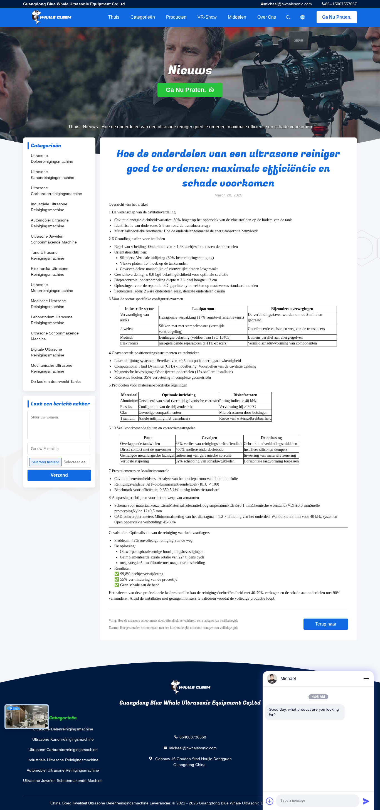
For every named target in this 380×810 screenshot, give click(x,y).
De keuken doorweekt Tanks (56, 381)
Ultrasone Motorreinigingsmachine (52, 287)
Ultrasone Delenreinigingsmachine (52, 158)
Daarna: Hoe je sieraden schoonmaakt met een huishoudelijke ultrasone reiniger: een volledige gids (173, 628)
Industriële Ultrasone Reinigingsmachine (49, 207)
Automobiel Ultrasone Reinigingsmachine (50, 223)
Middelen (237, 17)
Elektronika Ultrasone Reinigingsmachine (49, 271)
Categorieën (142, 17)
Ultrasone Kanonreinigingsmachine (52, 174)
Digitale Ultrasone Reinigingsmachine (47, 352)
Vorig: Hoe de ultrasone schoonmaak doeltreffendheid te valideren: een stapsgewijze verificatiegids (173, 620)
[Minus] (366, 678)
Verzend (59, 475)
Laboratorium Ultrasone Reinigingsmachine (52, 320)
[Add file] (270, 801)
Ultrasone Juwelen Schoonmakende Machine (54, 239)
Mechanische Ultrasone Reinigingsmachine (51, 368)
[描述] (302, 17)
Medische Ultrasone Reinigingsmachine (48, 304)
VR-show (207, 17)
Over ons (266, 17)
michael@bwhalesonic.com (288, 4)
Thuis (113, 17)
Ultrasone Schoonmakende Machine (55, 336)
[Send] (366, 801)
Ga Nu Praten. (336, 17)
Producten (176, 17)
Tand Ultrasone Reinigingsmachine (47, 255)
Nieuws (90, 126)
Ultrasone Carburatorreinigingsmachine (56, 191)
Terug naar (325, 624)
